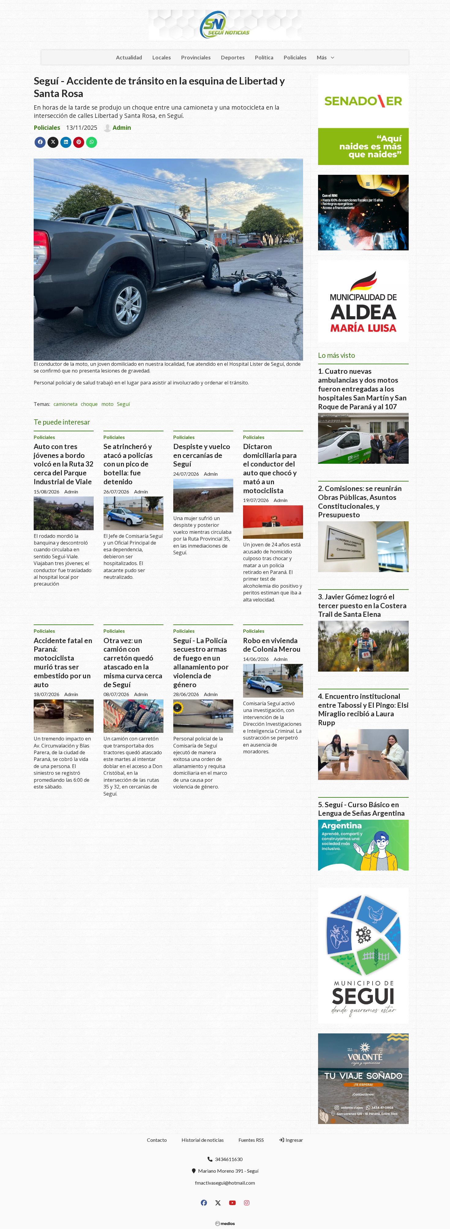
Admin (122, 127)
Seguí (123, 404)
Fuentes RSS (251, 1140)
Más (322, 57)
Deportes (233, 57)
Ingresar (294, 1140)
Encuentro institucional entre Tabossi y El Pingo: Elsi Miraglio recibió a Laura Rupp (363, 709)
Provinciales (196, 57)
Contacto (157, 1140)
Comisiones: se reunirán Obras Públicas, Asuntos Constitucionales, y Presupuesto (360, 501)
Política (264, 57)
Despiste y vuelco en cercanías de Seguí (201, 455)
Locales (161, 57)
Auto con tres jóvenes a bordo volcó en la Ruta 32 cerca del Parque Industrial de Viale (63, 464)
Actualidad (129, 57)
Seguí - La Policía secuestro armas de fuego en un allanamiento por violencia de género (201, 662)
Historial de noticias (203, 1140)
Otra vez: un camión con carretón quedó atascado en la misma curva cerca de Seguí (132, 662)
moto (107, 404)
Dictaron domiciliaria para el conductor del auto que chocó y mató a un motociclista (270, 468)
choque (89, 404)
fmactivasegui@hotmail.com (225, 1183)
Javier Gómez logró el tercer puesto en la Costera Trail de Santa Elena (362, 605)
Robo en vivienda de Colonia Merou (272, 645)
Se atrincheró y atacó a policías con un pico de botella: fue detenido (128, 464)
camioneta (65, 404)
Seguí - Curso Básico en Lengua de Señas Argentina (361, 809)
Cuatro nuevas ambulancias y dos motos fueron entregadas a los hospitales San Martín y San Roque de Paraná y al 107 (362, 388)
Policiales (295, 57)
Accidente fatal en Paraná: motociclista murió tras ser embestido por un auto (63, 662)
